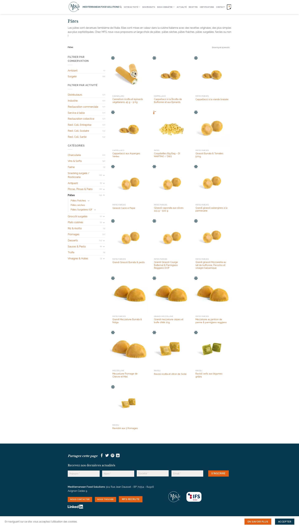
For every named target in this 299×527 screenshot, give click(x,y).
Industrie (73, 100)
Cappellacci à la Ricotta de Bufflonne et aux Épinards (168, 100)
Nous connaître (165, 7)
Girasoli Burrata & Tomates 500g (209, 155)
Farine (71, 167)
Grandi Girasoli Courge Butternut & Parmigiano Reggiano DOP (166, 265)
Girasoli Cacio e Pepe (123, 208)
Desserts (73, 240)
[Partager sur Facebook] (102, 456)
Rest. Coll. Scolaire (78, 130)
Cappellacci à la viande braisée (211, 99)
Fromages (73, 234)
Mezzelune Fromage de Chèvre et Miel (125, 375)
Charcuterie (74, 155)
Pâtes (71, 195)
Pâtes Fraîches (78, 200)
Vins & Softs (75, 161)
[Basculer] (104, 175)
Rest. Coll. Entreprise (79, 124)
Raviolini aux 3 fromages (125, 428)
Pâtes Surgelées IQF (81, 209)
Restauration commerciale (83, 106)
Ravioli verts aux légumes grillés (208, 375)
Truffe (71, 252)
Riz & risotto (75, 228)
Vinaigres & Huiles (78, 258)
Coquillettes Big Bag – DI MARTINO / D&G (167, 155)
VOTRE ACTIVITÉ (131, 7)
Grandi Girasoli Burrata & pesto (128, 262)
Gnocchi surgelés (78, 216)
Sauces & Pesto (77, 246)
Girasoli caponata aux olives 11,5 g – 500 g (168, 209)
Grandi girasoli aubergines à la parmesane (211, 209)
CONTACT (220, 7)
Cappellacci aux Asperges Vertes (126, 155)
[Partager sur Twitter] (107, 456)
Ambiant (73, 70)
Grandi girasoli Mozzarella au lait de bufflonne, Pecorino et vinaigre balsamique (210, 265)
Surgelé (72, 76)
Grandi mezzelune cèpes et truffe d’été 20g (168, 321)
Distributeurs (75, 94)
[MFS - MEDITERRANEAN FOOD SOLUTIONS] (74, 7)
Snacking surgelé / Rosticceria (78, 175)
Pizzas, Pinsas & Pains (80, 189)
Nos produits (148, 7)
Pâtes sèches (78, 205)
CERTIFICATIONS (207, 7)
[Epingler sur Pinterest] (112, 456)
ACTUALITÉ (182, 7)
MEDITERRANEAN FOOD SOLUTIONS (100, 7)
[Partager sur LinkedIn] (118, 456)
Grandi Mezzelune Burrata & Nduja (127, 321)
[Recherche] (120, 7)
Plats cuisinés (75, 222)
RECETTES (193, 7)
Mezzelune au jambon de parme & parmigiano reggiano (211, 321)
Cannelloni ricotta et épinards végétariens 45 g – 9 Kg (127, 100)
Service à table (76, 112)
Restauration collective (81, 118)
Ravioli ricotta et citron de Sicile (170, 374)
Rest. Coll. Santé (77, 136)
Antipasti (73, 183)
